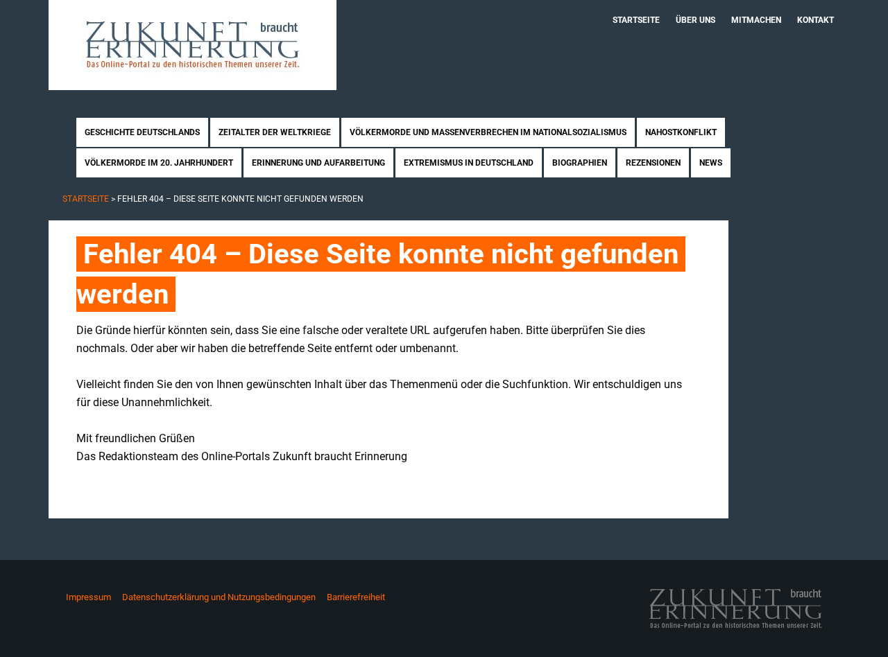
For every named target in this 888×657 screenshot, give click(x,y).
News (710, 163)
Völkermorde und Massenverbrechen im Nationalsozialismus (488, 132)
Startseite (636, 20)
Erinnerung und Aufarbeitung (318, 163)
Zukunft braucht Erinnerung (192, 45)
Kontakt (815, 20)
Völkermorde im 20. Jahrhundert (159, 163)
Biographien (579, 163)
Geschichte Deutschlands (142, 132)
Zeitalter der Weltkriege (275, 132)
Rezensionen (653, 163)
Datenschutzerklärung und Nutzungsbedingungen (219, 597)
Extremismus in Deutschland (468, 163)
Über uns (695, 20)
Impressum (88, 597)
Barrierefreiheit (356, 597)
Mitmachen (756, 20)
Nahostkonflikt (681, 132)
